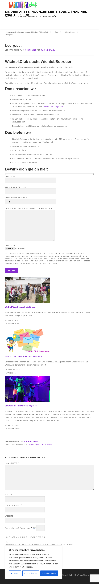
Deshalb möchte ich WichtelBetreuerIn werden (28, 208)
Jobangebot (34, 445)
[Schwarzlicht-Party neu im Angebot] (27, 389)
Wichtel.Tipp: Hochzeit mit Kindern (20, 307)
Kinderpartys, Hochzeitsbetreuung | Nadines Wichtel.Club (46, 13)
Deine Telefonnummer (16, 198)
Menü (91, 24)
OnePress (78, 575)
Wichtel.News (31, 441)
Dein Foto (10, 245)
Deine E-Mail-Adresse (15, 187)
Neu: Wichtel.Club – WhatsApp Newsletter (23, 356)
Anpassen (15, 573)
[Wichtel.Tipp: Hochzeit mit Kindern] (27, 290)
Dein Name (10, 176)
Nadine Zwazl (48, 50)
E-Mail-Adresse (13, 505)
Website (9, 516)
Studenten (46, 445)
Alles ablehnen (30, 573)
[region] (33, 562)
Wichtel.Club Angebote (53, 106)
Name (8, 494)
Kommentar (12, 463)
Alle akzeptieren (49, 573)
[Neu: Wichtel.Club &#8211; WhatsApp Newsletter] (27, 339)
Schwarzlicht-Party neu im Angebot (20, 406)
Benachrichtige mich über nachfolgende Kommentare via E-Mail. (39, 545)
